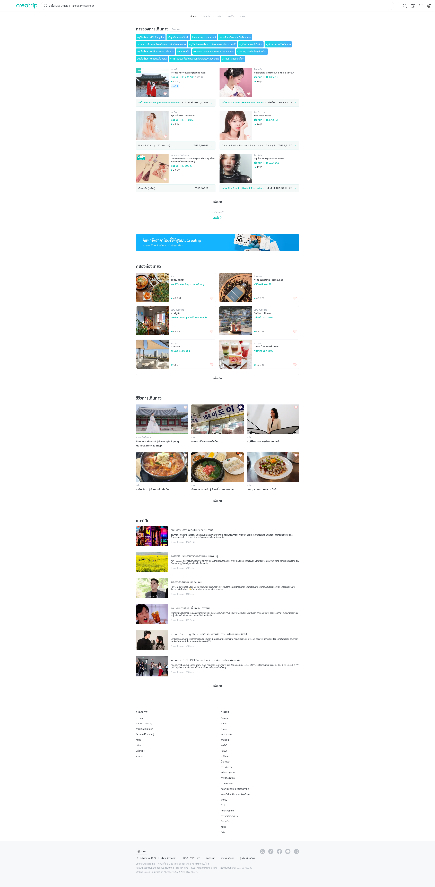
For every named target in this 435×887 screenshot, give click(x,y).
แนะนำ (216, 217)
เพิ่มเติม (217, 202)
